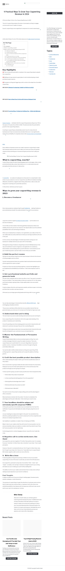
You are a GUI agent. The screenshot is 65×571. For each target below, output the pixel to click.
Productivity (52, 69)
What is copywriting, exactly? (10, 47)
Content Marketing (54, 54)
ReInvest (51, 71)
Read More (54, 46)
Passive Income (53, 65)
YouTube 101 (52, 73)
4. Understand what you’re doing (12, 56)
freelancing (27, 208)
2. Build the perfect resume (11, 52)
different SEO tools (31, 303)
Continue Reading (11, 558)
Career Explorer (6, 123)
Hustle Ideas (52, 63)
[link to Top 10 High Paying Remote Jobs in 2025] (32, 528)
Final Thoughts (10, 65)
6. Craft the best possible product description (15, 58)
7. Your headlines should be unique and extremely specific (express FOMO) (15, 61)
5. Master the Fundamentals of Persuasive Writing (16, 57)
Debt (50, 56)
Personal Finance (53, 67)
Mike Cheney (18, 495)
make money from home (34, 39)
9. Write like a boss (10, 64)
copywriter (6, 178)
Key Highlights (7, 46)
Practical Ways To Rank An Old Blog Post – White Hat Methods (24, 111)
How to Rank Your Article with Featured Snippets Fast (22, 99)
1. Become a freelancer (10, 50)
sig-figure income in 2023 (22, 220)
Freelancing (52, 58)
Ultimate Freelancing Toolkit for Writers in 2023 (21, 87)
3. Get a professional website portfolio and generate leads (16, 54)
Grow (50, 61)
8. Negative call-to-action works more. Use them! (15, 63)
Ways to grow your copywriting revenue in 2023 (14, 49)
